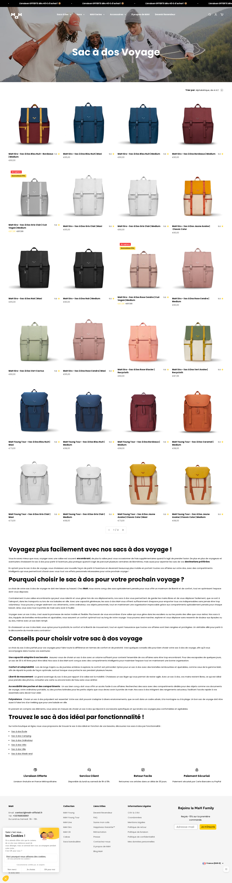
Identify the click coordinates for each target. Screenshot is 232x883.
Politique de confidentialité (141, 836)
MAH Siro (67, 827)
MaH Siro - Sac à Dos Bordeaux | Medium (193, 153)
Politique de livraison (138, 832)
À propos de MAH (140, 14)
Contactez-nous (101, 841)
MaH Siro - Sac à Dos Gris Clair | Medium (139, 226)
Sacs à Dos (62, 14)
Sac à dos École (19, 731)
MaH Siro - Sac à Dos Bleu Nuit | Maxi (82, 153)
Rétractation (99, 832)
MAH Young (68, 812)
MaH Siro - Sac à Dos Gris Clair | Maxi (82, 226)
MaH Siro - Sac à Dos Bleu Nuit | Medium (139, 153)
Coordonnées (135, 817)
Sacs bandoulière (72, 841)
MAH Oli (66, 832)
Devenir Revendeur (165, 14)
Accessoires (116, 14)
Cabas (66, 836)
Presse (96, 836)
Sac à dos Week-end (21, 753)
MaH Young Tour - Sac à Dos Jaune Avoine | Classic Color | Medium (191, 516)
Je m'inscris (208, 827)
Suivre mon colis (101, 822)
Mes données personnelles (141, 841)
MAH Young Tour (71, 817)
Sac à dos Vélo (18, 744)
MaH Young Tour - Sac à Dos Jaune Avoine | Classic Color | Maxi (136, 516)
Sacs (79, 14)
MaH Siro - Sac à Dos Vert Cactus (26, 370)
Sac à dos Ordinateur (22, 740)
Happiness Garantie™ (104, 827)
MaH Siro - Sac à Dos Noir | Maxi (25, 298)
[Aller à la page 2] (122, 530)
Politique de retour (137, 827)
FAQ (95, 817)
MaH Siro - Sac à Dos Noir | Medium (81, 298)
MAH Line (67, 822)
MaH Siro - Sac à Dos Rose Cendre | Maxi (84, 370)
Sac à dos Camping (21, 735)
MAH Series (96, 14)
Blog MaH (98, 851)
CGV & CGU (133, 812)
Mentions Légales (136, 822)
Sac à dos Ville (18, 749)
